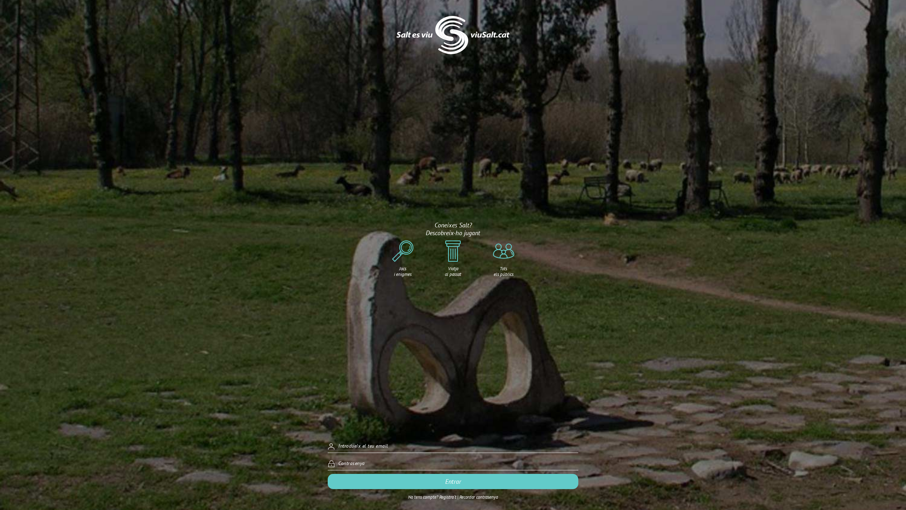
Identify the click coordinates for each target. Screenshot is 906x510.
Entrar (453, 481)
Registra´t (447, 497)
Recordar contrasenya (478, 497)
